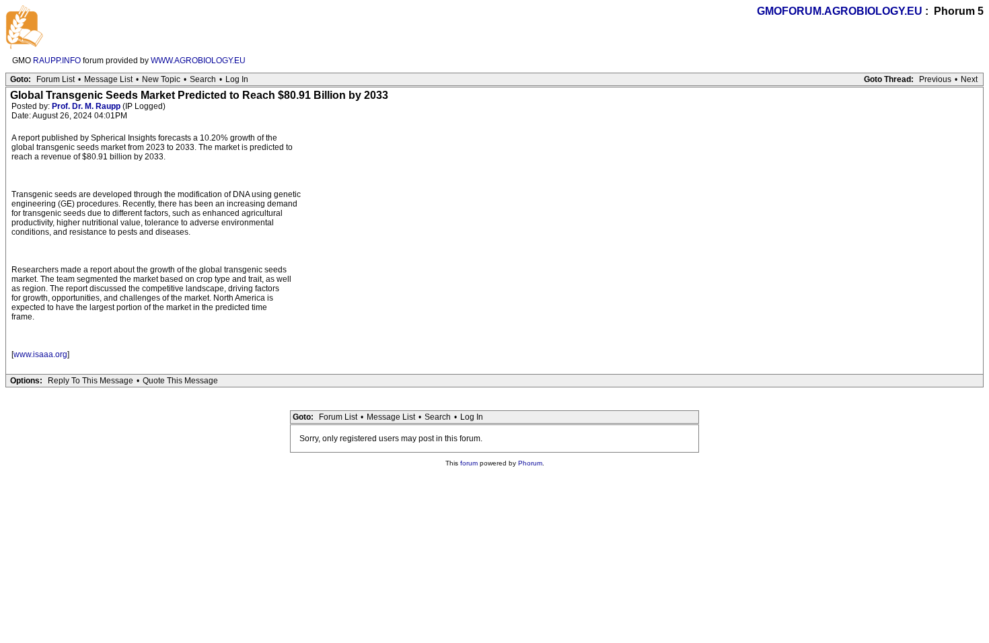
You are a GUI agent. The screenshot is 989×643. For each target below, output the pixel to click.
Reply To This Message (90, 380)
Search (203, 79)
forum (469, 463)
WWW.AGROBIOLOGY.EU (198, 60)
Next (969, 79)
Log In (236, 79)
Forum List (55, 79)
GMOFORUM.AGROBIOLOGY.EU (839, 11)
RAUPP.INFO (57, 60)
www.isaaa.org (40, 354)
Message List (108, 79)
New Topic (161, 79)
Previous (935, 79)
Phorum (530, 463)
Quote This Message (180, 380)
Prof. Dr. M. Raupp (86, 106)
